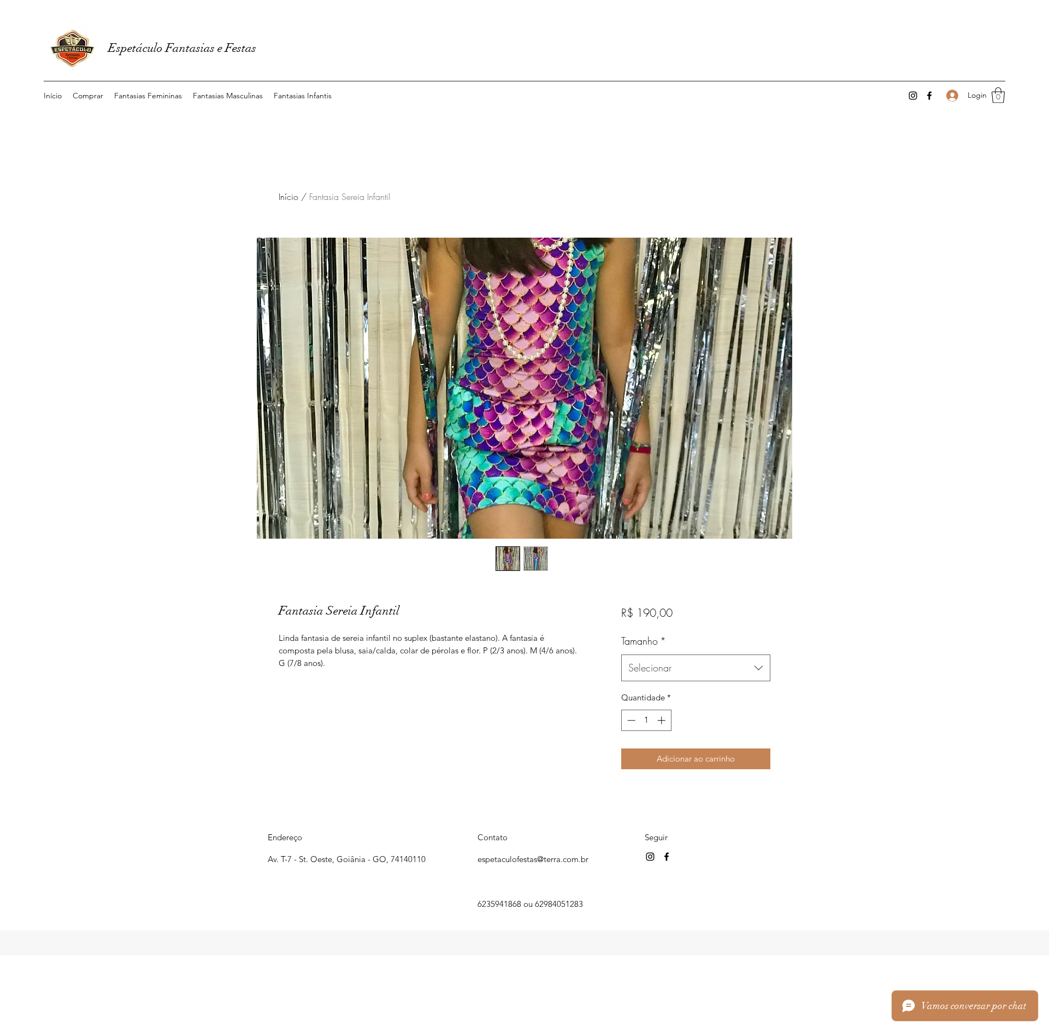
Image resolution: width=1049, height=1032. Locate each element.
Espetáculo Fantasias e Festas (182, 47)
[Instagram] (912, 95)
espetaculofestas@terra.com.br (533, 859)
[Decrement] (630, 720)
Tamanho (643, 640)
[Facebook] (929, 95)
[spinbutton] (646, 720)
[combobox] (695, 668)
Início (288, 197)
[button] (148, 95)
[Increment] (662, 720)
